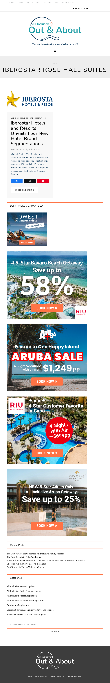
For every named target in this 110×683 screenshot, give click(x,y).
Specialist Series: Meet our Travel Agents (26, 614)
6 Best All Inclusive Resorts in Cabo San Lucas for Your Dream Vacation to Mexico (46, 560)
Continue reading (24, 190)
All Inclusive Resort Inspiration (28, 118)
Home (11, 3)
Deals (20, 3)
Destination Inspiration (18, 605)
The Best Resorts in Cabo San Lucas (24, 557)
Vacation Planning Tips (57, 676)
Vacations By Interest (65, 3)
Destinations (33, 3)
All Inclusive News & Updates (21, 586)
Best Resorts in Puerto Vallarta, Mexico (25, 567)
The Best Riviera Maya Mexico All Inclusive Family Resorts (35, 553)
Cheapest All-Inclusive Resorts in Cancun (26, 564)
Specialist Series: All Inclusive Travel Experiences (30, 610)
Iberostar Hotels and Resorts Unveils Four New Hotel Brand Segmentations (30, 133)
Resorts (47, 3)
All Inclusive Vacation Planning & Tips (25, 600)
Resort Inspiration (41, 676)
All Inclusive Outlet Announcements (24, 591)
